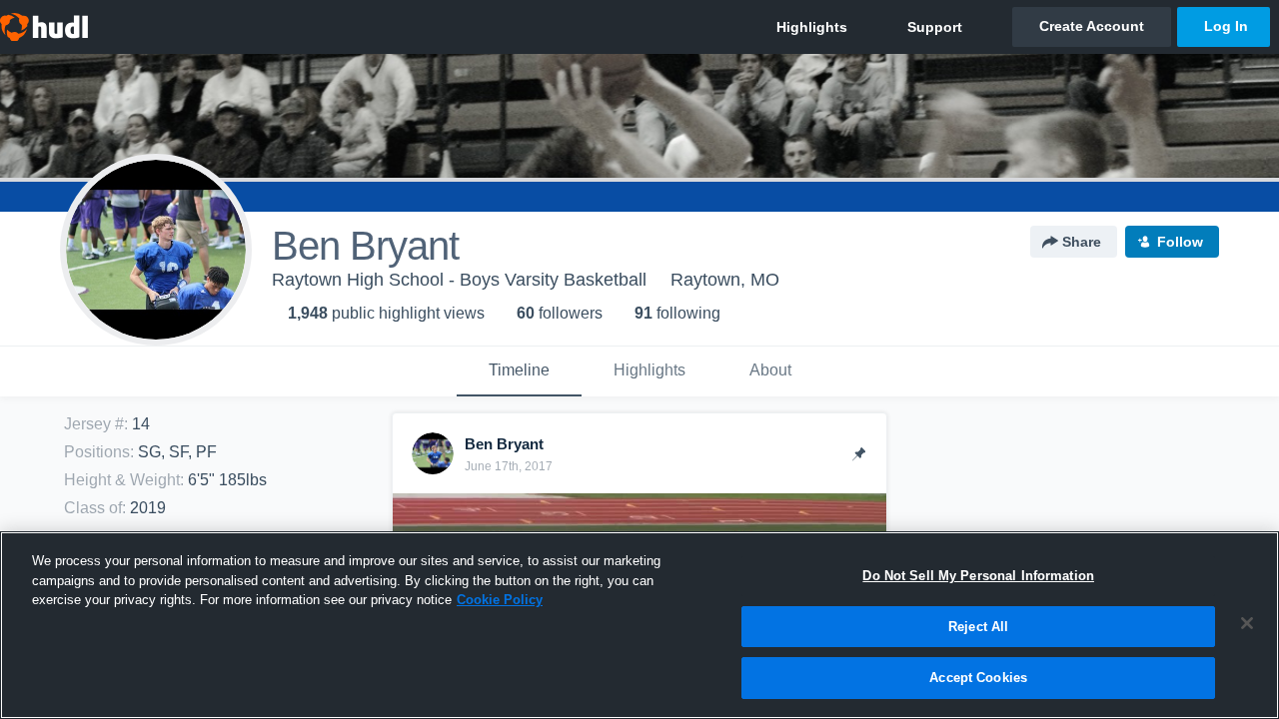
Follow (1180, 242)
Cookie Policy (500, 599)
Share (1081, 242)
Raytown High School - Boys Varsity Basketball (459, 280)
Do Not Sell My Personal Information (978, 575)
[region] (639, 625)
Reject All (978, 626)
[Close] (1247, 623)
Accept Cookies (978, 677)
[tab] (519, 371)
